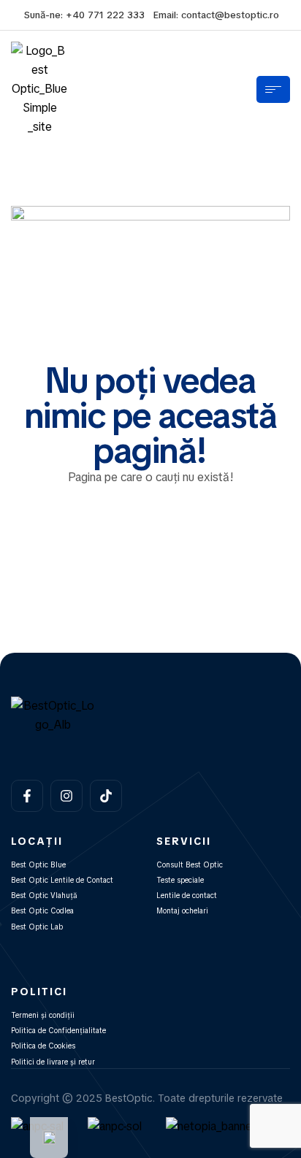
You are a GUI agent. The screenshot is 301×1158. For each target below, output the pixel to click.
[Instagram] (66, 796)
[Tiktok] (106, 796)
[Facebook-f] (27, 796)
